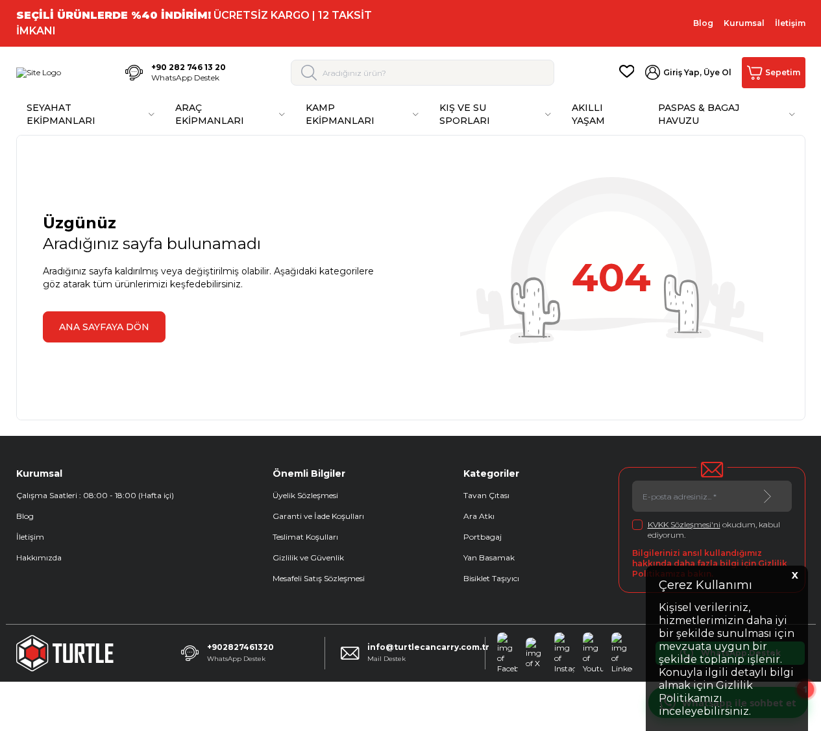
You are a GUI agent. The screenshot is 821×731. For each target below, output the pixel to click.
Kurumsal (744, 23)
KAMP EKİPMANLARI (340, 114)
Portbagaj (482, 537)
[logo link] (38, 72)
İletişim (790, 23)
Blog (703, 23)
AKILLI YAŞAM (588, 114)
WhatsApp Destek (185, 77)
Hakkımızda (39, 557)
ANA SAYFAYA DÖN (104, 327)
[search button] (309, 73)
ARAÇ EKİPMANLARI (209, 114)
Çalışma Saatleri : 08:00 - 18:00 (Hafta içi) (95, 495)
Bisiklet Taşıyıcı (491, 578)
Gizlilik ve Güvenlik (308, 557)
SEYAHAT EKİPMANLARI (61, 114)
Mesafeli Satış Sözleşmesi (319, 578)
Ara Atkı (479, 516)
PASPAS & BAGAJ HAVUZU (698, 114)
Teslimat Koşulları (305, 537)
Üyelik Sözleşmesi (305, 495)
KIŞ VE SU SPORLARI (464, 114)
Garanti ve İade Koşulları (318, 516)
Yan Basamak (489, 557)
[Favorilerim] (627, 72)
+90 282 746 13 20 (188, 67)
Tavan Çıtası (486, 495)
